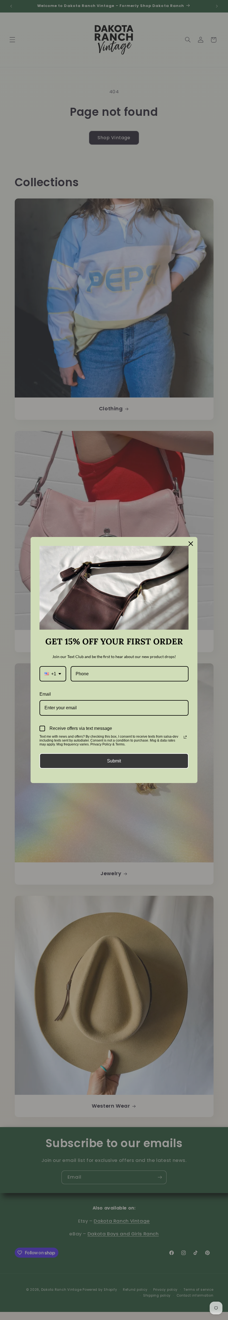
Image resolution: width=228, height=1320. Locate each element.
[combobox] (52, 673)
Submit (114, 761)
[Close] (190, 543)
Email (45, 694)
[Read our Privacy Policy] (185, 737)
